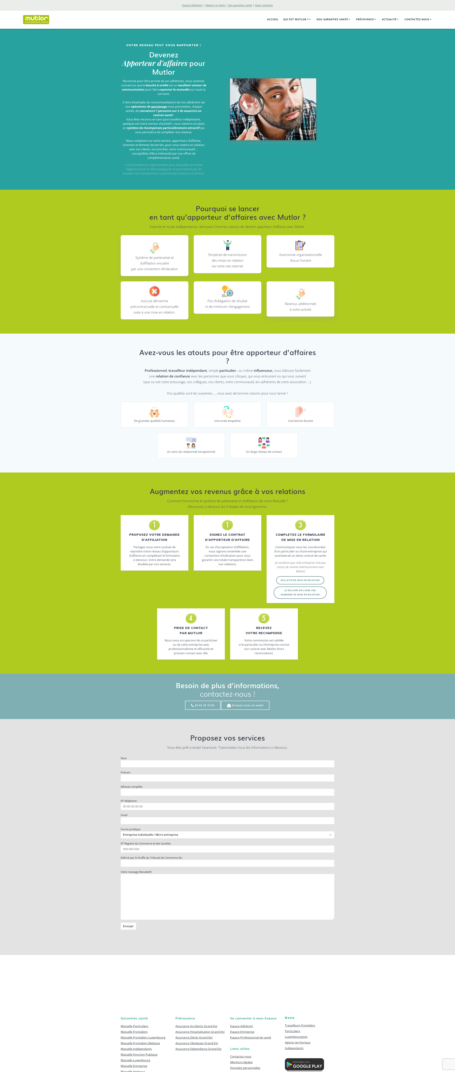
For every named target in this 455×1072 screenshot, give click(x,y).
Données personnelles (245, 1068)
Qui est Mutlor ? (296, 19)
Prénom (125, 772)
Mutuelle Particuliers (134, 1026)
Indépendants (294, 1048)
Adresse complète (131, 786)
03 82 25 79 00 (205, 705)
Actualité (389, 19)
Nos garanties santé (332, 19)
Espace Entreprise (242, 1032)
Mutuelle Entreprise (134, 1066)
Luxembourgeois (296, 1037)
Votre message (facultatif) (136, 872)
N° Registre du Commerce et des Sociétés (146, 843)
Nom (124, 758)
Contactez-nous (417, 19)
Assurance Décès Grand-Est (194, 1037)
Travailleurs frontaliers (300, 1025)
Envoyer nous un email (247, 705)
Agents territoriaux (297, 1042)
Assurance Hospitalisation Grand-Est (200, 1032)
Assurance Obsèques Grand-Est (196, 1043)
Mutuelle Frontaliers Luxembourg (143, 1037)
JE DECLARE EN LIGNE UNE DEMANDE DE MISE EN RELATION (300, 592)
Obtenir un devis (215, 5)
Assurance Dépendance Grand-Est (198, 1049)
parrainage (159, 107)
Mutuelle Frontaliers (134, 1032)
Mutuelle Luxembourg (135, 1060)
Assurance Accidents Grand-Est (196, 1026)
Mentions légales (241, 1062)
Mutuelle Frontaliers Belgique (140, 1043)
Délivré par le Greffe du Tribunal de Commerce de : (152, 857)
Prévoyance (365, 19)
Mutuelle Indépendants (136, 1049)
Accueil (273, 19)
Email (124, 815)
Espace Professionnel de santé (250, 1037)
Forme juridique (130, 829)
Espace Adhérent (241, 1026)
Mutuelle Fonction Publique (139, 1055)
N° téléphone (129, 801)
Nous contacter (264, 5)
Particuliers (292, 1031)
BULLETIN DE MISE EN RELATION (300, 580)
